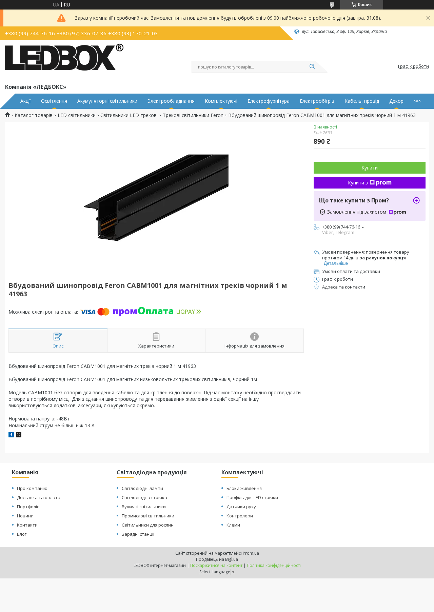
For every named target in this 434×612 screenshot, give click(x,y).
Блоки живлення (244, 488)
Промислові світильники (148, 516)
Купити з (358, 182)
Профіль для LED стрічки (252, 497)
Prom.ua (251, 553)
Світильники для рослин (148, 525)
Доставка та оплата (38, 497)
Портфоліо (28, 507)
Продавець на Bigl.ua (217, 559)
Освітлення (54, 101)
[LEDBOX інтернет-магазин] (64, 60)
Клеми (233, 525)
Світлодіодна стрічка (144, 497)
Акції (25, 101)
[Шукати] (312, 67)
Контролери (239, 516)
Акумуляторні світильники (107, 101)
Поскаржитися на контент (216, 565)
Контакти (27, 525)
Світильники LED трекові (129, 115)
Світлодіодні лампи (142, 488)
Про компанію (32, 488)
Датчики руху (241, 507)
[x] (18, 435)
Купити (369, 167)
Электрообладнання (171, 101)
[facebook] (11, 435)
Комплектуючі (221, 101)
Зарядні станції (138, 534)
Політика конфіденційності (274, 565)
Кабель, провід (361, 101)
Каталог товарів (34, 115)
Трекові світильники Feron (193, 115)
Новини (25, 516)
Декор (396, 101)
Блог (21, 534)
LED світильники (77, 115)
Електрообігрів (317, 101)
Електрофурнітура (269, 101)
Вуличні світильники (144, 507)
